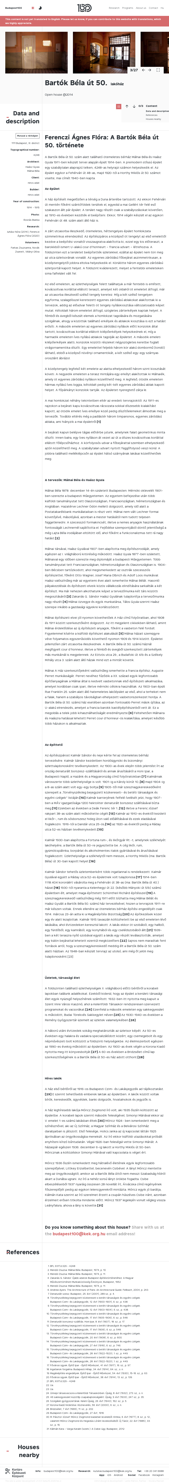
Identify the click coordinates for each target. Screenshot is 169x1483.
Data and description (157, 111)
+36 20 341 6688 (154, 1471)
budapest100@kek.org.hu (79, 1233)
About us (141, 7)
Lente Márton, (131, 1481)
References (151, 115)
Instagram (158, 1475)
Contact (153, 7)
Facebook (144, 1475)
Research (114, 7)
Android (118, 1475)
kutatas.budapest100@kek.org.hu (112, 1471)
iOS (109, 1475)
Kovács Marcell (156, 1481)
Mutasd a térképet (27, 136)
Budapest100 (13, 7)
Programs (127, 7)
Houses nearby (153, 119)
